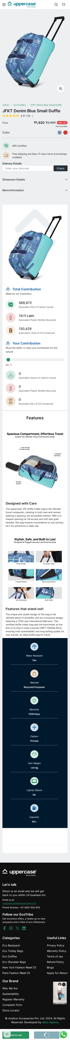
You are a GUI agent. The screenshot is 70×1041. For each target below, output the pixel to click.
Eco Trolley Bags (12, 951)
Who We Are (10, 988)
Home (6, 105)
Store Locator (11, 1010)
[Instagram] (11, 928)
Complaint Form (12, 1004)
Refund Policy (55, 962)
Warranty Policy (56, 951)
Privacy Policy (55, 945)
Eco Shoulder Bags (14, 962)
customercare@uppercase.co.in (19, 903)
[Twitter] (17, 928)
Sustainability (10, 993)
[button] (63, 4)
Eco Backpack (11, 945)
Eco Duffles (20, 105)
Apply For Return (57, 973)
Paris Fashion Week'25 (16, 973)
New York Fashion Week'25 (19, 967)
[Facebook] (4, 928)
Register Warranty (13, 999)
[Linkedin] (24, 928)
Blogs (50, 967)
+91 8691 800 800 (30, 907)
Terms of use (55, 956)
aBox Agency (50, 1022)
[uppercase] (22, 4)
